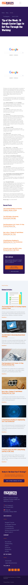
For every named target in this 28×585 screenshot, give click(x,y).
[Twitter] (12, 570)
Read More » (4, 317)
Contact (12, 582)
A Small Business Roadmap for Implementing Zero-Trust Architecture (12, 241)
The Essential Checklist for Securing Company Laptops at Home (12, 209)
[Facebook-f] (9, 570)
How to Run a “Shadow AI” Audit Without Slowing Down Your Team (13, 233)
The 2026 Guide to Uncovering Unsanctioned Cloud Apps (10, 217)
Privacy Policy (6, 582)
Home (3, 12)
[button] (20, 3)
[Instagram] (15, 570)
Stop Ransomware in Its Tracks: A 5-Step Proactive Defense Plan (13, 225)
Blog (7, 12)
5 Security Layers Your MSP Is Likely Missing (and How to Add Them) (12, 249)
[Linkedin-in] (18, 570)
